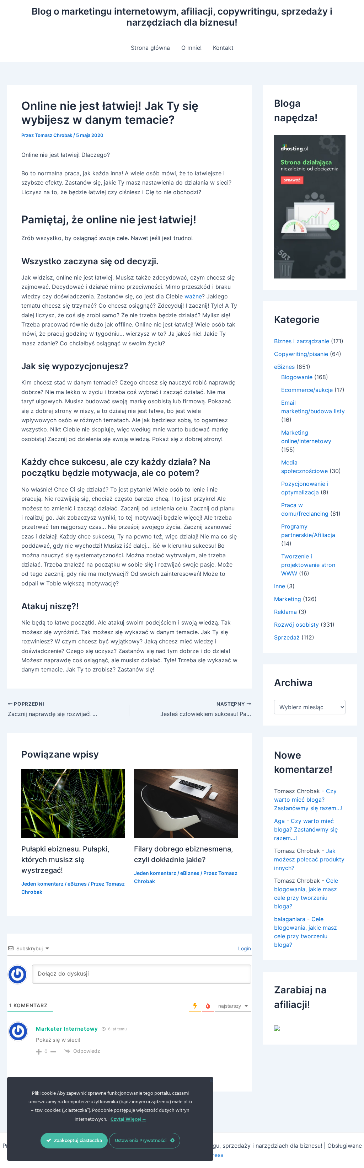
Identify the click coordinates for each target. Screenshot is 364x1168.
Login (244, 948)
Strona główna (150, 47)
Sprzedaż (287, 637)
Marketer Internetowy (67, 1028)
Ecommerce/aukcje (307, 389)
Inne (279, 586)
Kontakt (223, 47)
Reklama (285, 611)
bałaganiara (289, 919)
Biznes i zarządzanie (301, 341)
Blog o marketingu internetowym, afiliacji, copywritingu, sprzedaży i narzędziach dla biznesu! (182, 17)
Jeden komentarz (42, 884)
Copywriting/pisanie (301, 353)
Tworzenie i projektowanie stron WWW (308, 565)
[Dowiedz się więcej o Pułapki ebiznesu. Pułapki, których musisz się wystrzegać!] (73, 802)
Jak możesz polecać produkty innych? (309, 859)
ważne (192, 296)
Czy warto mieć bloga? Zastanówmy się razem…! (308, 799)
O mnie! (191, 47)
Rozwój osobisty (296, 624)
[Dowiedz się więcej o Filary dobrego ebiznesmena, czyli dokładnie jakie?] (186, 802)
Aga (279, 820)
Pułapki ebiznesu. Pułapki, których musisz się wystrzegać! (65, 860)
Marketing (287, 598)
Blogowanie (296, 377)
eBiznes (77, 884)
